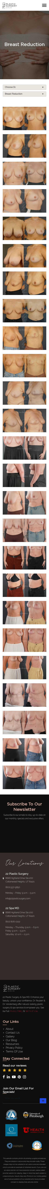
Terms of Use (31, 1011)
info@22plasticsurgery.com (17, 898)
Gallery (10, 1036)
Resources (12, 1044)
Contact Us (13, 1032)
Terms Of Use (14, 1051)
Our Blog (11, 1040)
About (9, 1029)
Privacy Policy (16, 1011)
